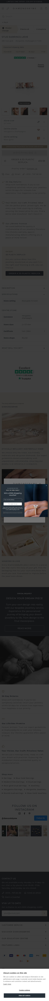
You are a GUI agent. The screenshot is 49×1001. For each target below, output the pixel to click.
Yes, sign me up (12, 504)
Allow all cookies (24, 995)
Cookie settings (24, 990)
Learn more (7, 984)
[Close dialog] (46, 485)
